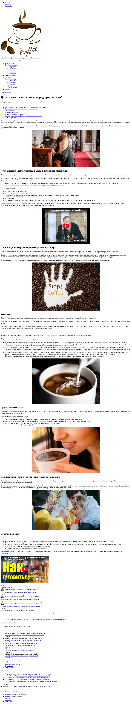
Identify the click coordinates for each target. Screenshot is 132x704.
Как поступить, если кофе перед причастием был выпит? (23, 116)
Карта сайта (8, 6)
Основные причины (11, 112)
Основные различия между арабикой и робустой (32, 677)
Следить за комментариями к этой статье (16, 626)
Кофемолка (12, 84)
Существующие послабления (14, 114)
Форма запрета (9, 110)
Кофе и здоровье (10, 75)
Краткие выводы (10, 117)
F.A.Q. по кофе (9, 667)
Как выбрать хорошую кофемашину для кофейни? (21, 656)
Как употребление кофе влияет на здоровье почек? (33, 676)
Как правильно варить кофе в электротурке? (19, 650)
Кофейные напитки (11, 65)
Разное (7, 89)
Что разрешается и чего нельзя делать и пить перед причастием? (26, 107)
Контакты (8, 4)
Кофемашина (13, 80)
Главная (3, 92)
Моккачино (12, 74)
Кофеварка (12, 82)
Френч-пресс (13, 87)
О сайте (7, 2)
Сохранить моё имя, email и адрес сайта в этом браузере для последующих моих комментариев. (34, 619)
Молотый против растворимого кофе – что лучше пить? (34, 674)
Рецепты (7, 77)
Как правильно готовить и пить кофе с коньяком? (33, 679)
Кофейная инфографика (12, 664)
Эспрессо (12, 72)
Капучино (12, 68)
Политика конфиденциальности (15, 694)
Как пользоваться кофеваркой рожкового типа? (20, 645)
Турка (10, 86)
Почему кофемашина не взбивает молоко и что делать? (23, 640)
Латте (10, 70)
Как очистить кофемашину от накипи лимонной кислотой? (24, 635)
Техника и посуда (10, 79)
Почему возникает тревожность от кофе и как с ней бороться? (37, 681)
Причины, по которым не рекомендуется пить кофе (21, 109)
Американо (12, 67)
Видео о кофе (9, 666)
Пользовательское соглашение (15, 696)
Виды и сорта (9, 63)
